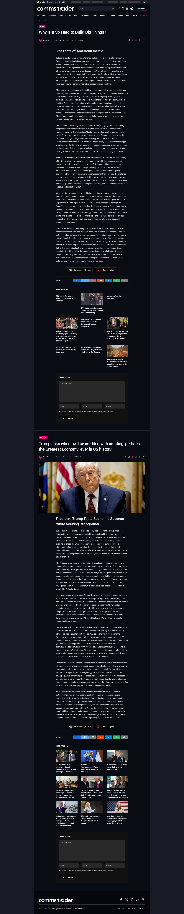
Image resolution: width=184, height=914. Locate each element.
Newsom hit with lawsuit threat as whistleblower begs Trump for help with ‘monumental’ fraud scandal (117, 794)
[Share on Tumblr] (139, 40)
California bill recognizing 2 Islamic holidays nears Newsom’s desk (117, 767)
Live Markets (52, 2)
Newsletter (141, 8)
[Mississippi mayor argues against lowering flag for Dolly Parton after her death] (92, 807)
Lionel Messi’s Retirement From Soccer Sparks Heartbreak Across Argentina (91, 322)
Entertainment (85, 15)
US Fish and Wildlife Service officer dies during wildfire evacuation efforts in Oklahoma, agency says (117, 334)
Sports (120, 15)
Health (95, 15)
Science (112, 15)
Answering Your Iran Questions (114, 297)
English (62, 2)
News (44, 15)
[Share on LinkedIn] (136, 40)
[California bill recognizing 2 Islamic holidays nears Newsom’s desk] (117, 756)
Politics (63, 15)
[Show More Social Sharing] (143, 40)
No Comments (69, 40)
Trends (144, 15)
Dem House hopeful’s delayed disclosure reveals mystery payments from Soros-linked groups (117, 819)
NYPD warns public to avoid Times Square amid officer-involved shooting (92, 310)
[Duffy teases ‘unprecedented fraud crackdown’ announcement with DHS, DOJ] (92, 756)
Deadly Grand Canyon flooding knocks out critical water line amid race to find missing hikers (117, 363)
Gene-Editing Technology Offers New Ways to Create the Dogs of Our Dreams (92, 350)
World (135, 15)
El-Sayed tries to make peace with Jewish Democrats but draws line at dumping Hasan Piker (66, 768)
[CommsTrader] (56, 8)
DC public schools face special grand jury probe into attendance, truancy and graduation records (65, 794)
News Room (47, 40)
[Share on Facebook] (125, 40)
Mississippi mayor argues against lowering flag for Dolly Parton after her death (91, 819)
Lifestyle (103, 15)
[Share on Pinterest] (132, 40)
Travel (127, 15)
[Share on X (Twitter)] (129, 40)
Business (52, 15)
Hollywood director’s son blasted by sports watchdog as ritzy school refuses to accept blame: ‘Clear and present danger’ (66, 336)
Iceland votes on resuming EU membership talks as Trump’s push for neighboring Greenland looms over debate (66, 820)
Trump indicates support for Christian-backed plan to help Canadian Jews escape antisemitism (92, 794)
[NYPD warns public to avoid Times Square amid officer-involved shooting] (92, 299)
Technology (72, 15)
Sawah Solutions (80, 909)
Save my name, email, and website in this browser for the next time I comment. (87, 412)
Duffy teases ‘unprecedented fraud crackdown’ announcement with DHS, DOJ (91, 768)
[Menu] (38, 15)
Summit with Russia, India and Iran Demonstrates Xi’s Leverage (66, 350)
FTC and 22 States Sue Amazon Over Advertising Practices (66, 298)
